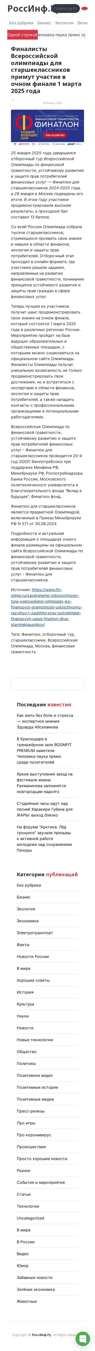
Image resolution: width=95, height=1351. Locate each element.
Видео (23, 1253)
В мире (23, 968)
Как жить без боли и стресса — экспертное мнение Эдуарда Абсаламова (45, 721)
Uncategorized (30, 1218)
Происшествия (31, 1146)
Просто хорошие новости (42, 1158)
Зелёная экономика (36, 1289)
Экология (64, 22)
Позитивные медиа (35, 1099)
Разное (23, 1170)
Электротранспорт (35, 932)
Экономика (27, 920)
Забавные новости (35, 1277)
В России (26, 1241)
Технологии (28, 1206)
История (25, 992)
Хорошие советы (33, 980)
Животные (27, 1301)
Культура (25, 1004)
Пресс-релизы (31, 1111)
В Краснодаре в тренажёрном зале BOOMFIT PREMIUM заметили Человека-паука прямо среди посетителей (44, 750)
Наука (22, 1015)
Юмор (22, 1265)
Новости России (33, 956)
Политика (26, 1063)
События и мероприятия (41, 1182)
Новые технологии (35, 1039)
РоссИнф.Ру (34, 8)
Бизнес (44, 22)
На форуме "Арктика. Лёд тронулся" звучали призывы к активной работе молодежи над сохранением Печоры (44, 838)
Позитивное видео (35, 1075)
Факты (23, 944)
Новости (25, 1027)
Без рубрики (21, 22)
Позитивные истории (37, 1087)
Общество (27, 1051)
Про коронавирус (34, 1134)
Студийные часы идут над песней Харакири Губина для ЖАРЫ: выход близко (45, 809)
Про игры (26, 1122)
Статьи (24, 1194)
